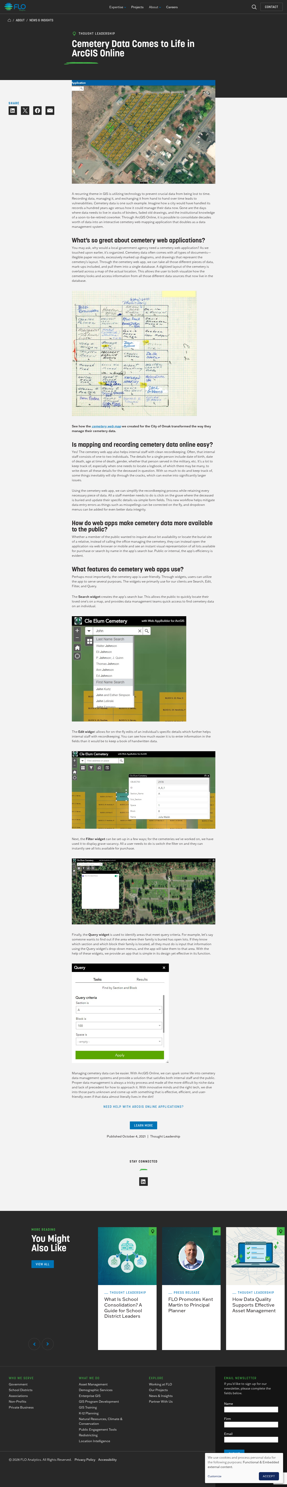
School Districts (20, 1390)
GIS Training (88, 1407)
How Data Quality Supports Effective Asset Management (254, 1304)
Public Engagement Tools (98, 1429)
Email (228, 1434)
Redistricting (88, 1435)
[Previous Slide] (34, 1344)
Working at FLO (160, 1384)
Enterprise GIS (90, 1396)
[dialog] (244, 1468)
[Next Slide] (48, 1344)
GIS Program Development (99, 1401)
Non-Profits (17, 1401)
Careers (172, 7)
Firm (227, 1419)
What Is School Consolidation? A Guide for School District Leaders (123, 1307)
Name (228, 1404)
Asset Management (93, 1384)
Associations (18, 1396)
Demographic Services (95, 1390)
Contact (271, 7)
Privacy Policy (85, 1460)
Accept (269, 1476)
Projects (137, 7)
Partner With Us (161, 1401)
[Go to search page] (254, 7)
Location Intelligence (94, 1441)
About (153, 7)
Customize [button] (214, 1476)
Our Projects (158, 1390)
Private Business (21, 1407)
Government (18, 1384)
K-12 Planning (89, 1413)
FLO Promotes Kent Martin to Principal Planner (190, 1304)
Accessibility (107, 1460)
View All (43, 1264)
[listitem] (127, 1288)
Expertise (116, 7)
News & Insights (41, 20)
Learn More (143, 1125)
